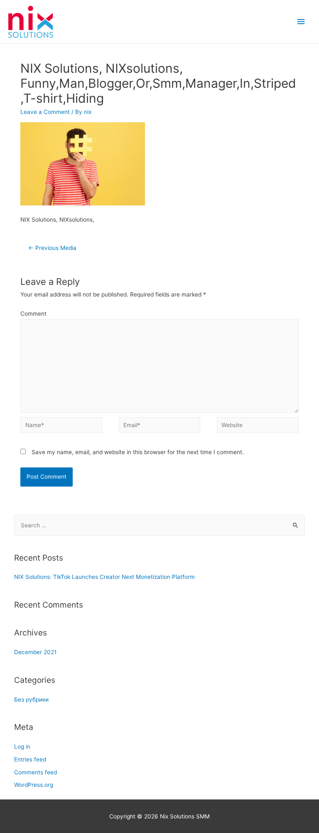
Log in (22, 746)
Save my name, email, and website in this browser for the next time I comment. (138, 452)
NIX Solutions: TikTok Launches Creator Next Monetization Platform (104, 576)
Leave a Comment (45, 112)
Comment (33, 313)
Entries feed (30, 759)
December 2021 (35, 652)
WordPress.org (33, 784)
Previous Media (52, 248)
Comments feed (35, 772)
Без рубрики (31, 699)
